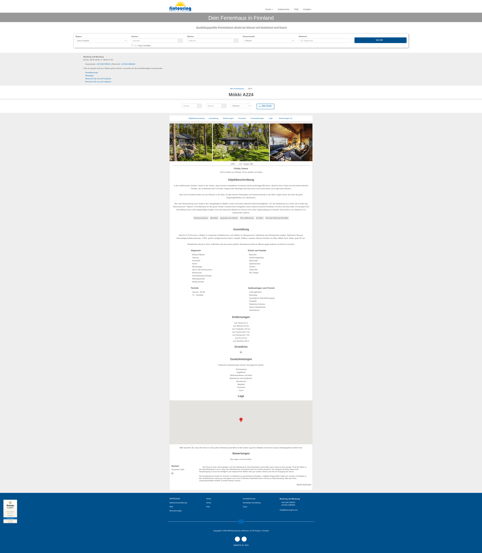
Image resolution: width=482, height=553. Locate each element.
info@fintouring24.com (289, 510)
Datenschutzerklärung (178, 503)
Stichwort (303, 36)
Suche (268, 9)
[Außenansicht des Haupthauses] (184, 142)
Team (245, 507)
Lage (271, 118)
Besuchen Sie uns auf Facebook (98, 79)
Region (79, 36)
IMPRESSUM (174, 499)
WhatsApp (89, 76)
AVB (171, 507)
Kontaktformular (91, 73)
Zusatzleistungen (257, 118)
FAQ (296, 9)
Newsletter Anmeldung (252, 503)
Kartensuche (283, 9)
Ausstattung (213, 118)
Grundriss (242, 118)
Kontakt (307, 9)
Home (208, 499)
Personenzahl (249, 36)
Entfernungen (228, 118)
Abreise (190, 36)
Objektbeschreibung (196, 118)
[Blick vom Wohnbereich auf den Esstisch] (275, 142)
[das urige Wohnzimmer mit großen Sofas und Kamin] (241, 142)
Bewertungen (285, 118)
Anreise (134, 36)
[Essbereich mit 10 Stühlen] (285, 142)
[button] (102, 41)
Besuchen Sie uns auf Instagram (98, 82)
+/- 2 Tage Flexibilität (142, 46)
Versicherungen (175, 511)
